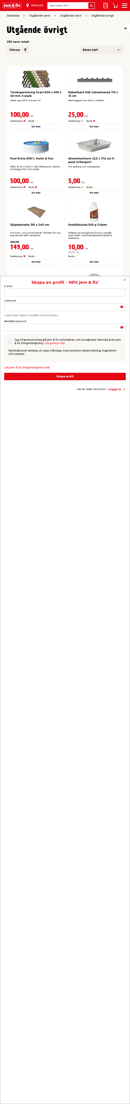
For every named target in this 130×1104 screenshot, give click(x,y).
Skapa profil (65, 376)
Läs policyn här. (55, 343)
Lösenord (10, 300)
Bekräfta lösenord (15, 321)
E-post (8, 286)
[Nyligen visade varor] (126, 28)
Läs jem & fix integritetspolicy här (27, 367)
